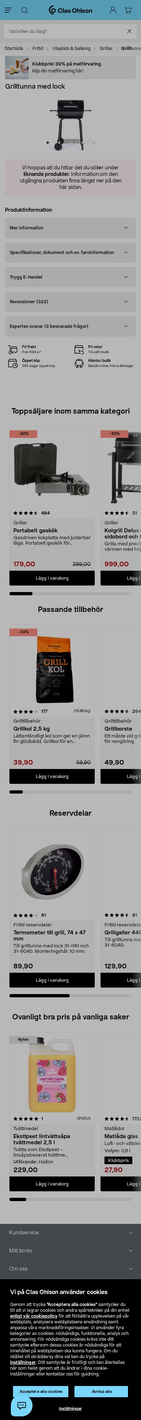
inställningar (23, 1362)
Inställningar (70, 1409)
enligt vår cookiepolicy (33, 1316)
